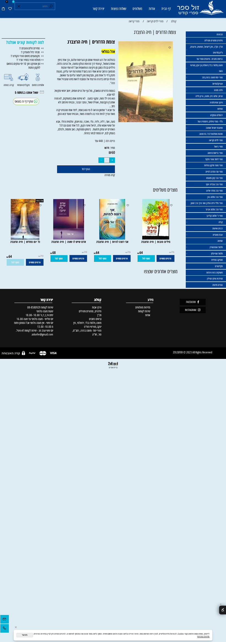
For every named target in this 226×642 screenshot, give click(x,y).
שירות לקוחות (144, 311)
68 (54, 252)
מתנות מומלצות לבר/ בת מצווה (211, 133)
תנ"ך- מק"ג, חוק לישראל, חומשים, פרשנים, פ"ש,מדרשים (206, 49)
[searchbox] (35, 6)
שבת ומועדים (218, 234)
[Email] (4, 620)
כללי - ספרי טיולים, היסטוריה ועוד (210, 121)
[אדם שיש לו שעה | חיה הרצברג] (68, 238)
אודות (152, 9)
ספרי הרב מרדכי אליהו (214, 190)
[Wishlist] (10, 8)
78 (85, 252)
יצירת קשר (98, 9)
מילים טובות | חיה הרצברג (155, 242)
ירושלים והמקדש (216, 115)
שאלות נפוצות (118, 9)
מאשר (25, 635)
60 (113, 152)
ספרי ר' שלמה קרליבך (214, 215)
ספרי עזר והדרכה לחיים (214, 171)
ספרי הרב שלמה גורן (215, 196)
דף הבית (166, 9)
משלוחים (137, 9)
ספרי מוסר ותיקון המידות (213, 165)
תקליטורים (219, 266)
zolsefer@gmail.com (42, 334)
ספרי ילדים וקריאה (216, 140)
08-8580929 (34, 307)
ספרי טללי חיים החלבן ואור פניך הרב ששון (207, 203)
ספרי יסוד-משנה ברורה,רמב (212, 77)
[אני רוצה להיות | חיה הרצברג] (112, 238)
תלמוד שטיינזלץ (217, 253)
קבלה (221, 222)
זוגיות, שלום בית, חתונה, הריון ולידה (209, 96)
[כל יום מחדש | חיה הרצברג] (25, 238)
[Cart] (3, 8)
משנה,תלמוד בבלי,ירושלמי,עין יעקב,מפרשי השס (206, 68)
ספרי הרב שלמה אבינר (214, 209)
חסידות (220, 108)
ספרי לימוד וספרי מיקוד (214, 159)
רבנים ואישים (217, 228)
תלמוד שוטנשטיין (216, 247)
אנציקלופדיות (217, 83)
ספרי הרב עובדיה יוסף (214, 184)
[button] (146, 258)
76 (172, 252)
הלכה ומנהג (218, 90)
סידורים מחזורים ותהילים (214, 40)
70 (42, 256)
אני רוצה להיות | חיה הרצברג (112, 242)
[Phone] (4, 629)
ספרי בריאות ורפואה (215, 152)
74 (107, 148)
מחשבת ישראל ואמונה (214, 127)
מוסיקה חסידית (217, 259)
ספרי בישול (218, 146)
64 (141, 252)
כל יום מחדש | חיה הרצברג (25, 242)
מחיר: (112, 148)
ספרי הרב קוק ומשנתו (214, 177)
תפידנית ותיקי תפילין (215, 278)
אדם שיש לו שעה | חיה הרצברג (68, 242)
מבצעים (220, 34)
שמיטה (220, 240)
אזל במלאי (39, 200)
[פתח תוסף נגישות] (222, 610)
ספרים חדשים (217, 284)
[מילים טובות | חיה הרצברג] (155, 238)
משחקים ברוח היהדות (214, 272)
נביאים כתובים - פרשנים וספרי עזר (210, 58)
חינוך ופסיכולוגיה (216, 102)
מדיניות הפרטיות (203, 636)
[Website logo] (200, 9)
